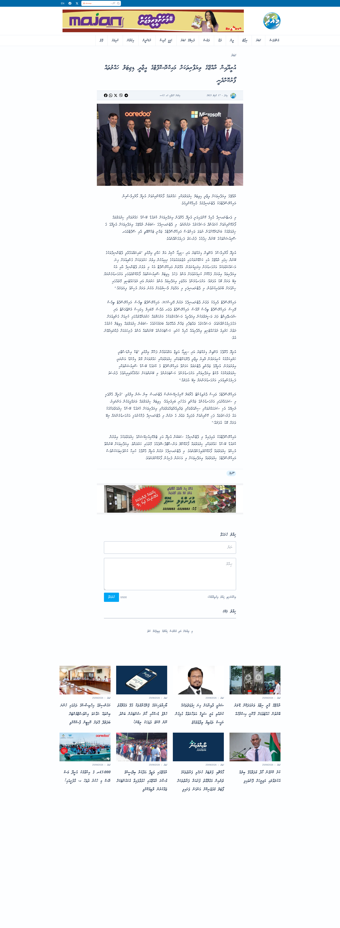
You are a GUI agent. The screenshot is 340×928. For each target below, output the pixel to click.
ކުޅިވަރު (115, 40)
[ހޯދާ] (118, 3)
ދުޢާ (220, 40)
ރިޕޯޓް (244, 40)
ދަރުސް (206, 40)
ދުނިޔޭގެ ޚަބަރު (188, 40)
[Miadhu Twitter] (77, 3)
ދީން (232, 40)
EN (62, 3)
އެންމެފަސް (274, 40)
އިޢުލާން (130, 40)
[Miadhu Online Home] (271, 20)
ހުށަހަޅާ (111, 597)
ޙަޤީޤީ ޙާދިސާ (166, 40)
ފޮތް (101, 40)
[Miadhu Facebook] (70, 3)
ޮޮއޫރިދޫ (231, 473)
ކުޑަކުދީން (147, 40)
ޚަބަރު (258, 40)
